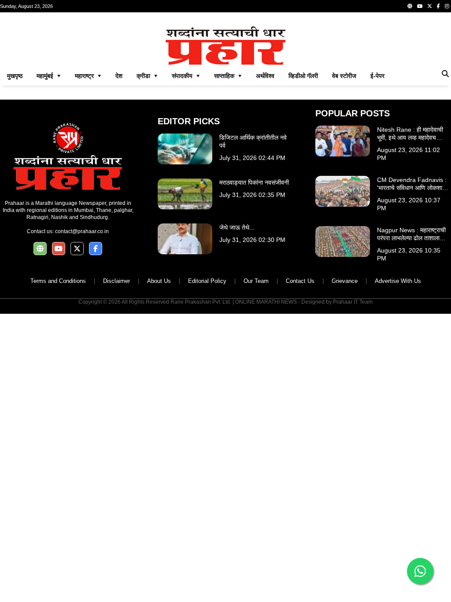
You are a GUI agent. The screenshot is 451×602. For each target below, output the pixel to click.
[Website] (409, 6)
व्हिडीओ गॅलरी (303, 75)
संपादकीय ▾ (186, 75)
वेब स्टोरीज (344, 75)
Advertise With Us (398, 281)
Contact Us (300, 281)
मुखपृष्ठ (14, 75)
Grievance (345, 281)
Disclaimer (116, 281)
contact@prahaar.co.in (82, 231)
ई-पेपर (377, 75)
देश (118, 75)
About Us (159, 281)
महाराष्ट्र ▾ (88, 75)
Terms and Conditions (58, 281)
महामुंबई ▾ (49, 75)
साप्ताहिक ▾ (228, 75)
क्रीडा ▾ (147, 75)
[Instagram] (447, 6)
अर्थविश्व (265, 75)
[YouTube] (419, 6)
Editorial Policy (207, 281)
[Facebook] (438, 6)
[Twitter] (429, 6)
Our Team (256, 281)
